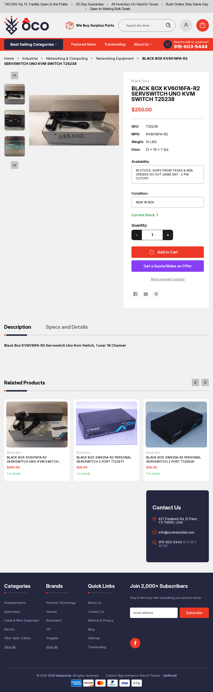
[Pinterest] (156, 294)
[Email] (146, 294)
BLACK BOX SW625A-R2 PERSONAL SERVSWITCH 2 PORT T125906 (173, 459)
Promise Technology (61, 603)
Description (17, 327)
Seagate (52, 638)
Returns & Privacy (100, 620)
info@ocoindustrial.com (176, 532)
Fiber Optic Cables (17, 638)
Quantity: (139, 225)
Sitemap (94, 638)
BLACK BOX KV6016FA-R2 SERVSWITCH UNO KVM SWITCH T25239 (32, 459)
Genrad (51, 612)
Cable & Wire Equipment (21, 620)
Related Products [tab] (24, 383)
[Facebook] (135, 294)
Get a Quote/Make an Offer (168, 266)
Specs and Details (67, 327)
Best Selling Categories (32, 44)
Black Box (140, 81)
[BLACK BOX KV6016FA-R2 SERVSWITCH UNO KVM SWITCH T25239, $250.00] (37, 424)
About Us (141, 44)
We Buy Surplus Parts (95, 25)
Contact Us (96, 612)
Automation (12, 612)
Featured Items (83, 44)
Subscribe (194, 613)
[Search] (168, 25)
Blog (91, 629)
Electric (9, 629)
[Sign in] (186, 25)
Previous (14, 75)
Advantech (54, 620)
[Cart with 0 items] (202, 25)
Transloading (114, 44)
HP (48, 629)
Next (14, 165)
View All (9, 647)
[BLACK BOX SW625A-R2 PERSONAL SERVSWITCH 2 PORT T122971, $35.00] (106, 424)
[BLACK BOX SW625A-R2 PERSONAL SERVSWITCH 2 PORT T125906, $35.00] (176, 424)
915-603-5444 (190, 46)
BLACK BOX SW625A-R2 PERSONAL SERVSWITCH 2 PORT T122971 (104, 459)
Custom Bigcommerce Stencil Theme (133, 675)
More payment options (168, 279)
